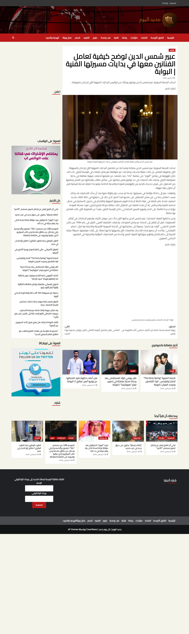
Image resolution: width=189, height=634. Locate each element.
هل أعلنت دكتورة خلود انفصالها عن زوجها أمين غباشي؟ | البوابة (81, 380)
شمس (134, 320)
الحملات (159, 320)
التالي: (92, 330)
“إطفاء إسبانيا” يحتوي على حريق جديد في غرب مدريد (36, 215)
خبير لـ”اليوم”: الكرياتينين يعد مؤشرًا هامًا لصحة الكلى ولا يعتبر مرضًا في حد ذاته (36, 221)
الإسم (39, 483)
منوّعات (134, 38)
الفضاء (70, 438)
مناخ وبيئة (67, 38)
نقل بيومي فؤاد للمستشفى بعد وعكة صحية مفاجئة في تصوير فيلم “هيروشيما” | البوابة (120, 381)
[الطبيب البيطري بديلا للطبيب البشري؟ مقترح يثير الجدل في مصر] (27, 431)
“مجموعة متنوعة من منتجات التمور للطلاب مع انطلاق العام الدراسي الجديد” (38, 332)
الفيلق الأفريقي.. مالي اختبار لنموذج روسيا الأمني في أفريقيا (36, 251)
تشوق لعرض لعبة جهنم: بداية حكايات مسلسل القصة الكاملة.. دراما (39, 303)
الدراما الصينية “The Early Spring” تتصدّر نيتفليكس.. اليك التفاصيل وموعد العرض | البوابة (159, 381)
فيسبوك (172, 3)
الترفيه (86, 38)
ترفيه (149, 320)
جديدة (144, 320)
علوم (95, 38)
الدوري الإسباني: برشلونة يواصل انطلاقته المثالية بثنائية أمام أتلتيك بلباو (38, 286)
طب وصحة (106, 38)
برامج (154, 320)
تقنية (116, 38)
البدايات (166, 320)
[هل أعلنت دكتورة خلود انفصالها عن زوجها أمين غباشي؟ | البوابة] (80, 362)
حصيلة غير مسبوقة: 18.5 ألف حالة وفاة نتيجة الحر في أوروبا (36, 294)
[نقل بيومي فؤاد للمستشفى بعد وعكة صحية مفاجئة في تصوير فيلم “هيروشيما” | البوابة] (119, 362)
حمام (139, 320)
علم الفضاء (61, 438)
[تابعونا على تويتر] (35, 170)
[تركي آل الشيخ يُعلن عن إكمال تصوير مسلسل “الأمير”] (162, 431)
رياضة (124, 38)
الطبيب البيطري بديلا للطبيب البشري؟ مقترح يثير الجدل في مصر (36, 242)
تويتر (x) (165, 3)
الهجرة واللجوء (52, 38)
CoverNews (91, 529)
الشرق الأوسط (157, 38)
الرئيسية (170, 38)
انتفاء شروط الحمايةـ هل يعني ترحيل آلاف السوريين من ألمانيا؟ (36, 324)
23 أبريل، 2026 (168, 78)
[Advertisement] (119, 282)
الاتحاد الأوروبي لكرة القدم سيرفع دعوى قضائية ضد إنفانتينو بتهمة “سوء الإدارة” (38, 277)
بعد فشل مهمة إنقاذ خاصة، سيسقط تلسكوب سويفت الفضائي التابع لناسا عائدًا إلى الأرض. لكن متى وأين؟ (36, 314)
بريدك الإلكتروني (39, 493)
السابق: (148, 330)
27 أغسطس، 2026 (88, 385)
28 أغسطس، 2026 (166, 388)
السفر (77, 38)
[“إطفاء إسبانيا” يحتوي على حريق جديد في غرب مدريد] (128, 431)
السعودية (171, 438)
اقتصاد (144, 38)
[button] (13, 37)
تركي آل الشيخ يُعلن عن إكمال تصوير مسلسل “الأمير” (36, 209)
